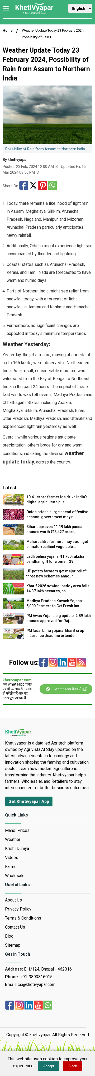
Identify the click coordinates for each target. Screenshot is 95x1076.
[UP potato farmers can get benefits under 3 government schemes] (13, 578)
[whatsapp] (48, 1005)
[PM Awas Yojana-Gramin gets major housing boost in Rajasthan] (13, 622)
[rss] (81, 662)
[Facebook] (23, 186)
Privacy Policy (18, 909)
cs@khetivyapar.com (36, 984)
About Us (13, 900)
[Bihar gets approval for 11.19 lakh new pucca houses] (13, 533)
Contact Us (15, 927)
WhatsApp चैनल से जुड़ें (71, 689)
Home (8, 30)
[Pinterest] (43, 186)
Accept (48, 1066)
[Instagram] (53, 662)
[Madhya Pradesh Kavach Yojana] (13, 607)
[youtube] (72, 662)
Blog (9, 936)
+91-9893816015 (36, 976)
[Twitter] (33, 186)
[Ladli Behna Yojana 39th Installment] (13, 563)
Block (72, 1066)
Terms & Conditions (23, 918)
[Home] (34, 13)
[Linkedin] (62, 662)
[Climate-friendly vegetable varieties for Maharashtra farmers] (13, 548)
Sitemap (12, 945)
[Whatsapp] (52, 186)
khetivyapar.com (17, 680)
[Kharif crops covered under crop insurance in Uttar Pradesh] (13, 637)
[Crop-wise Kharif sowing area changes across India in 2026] (13, 593)
